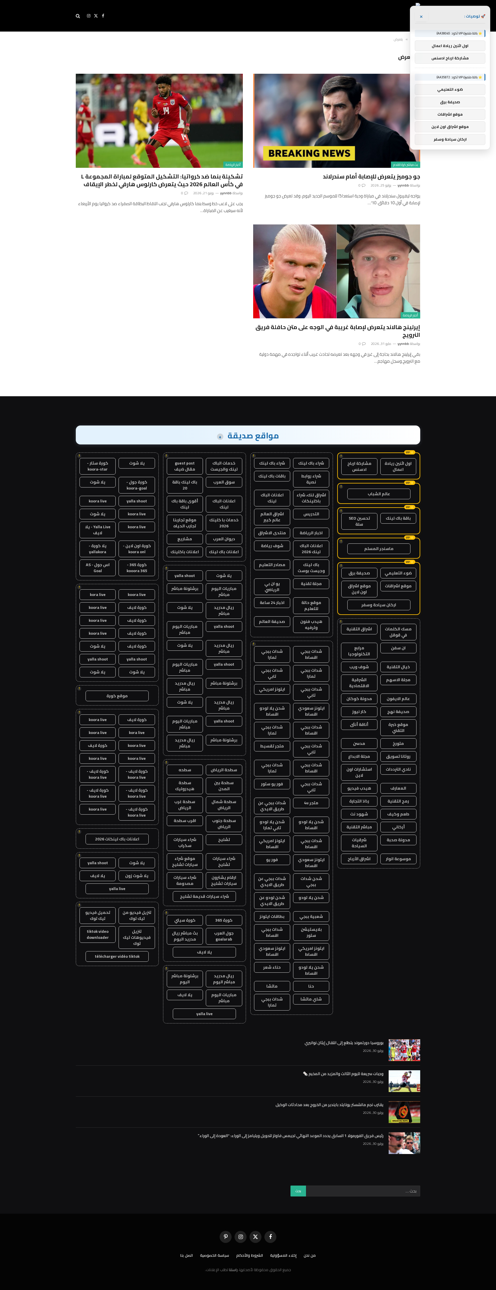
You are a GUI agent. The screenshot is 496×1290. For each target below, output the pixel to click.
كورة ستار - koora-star (97, 466)
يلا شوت (224, 575)
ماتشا (272, 986)
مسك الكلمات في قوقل (398, 632)
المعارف (398, 788)
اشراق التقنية (359, 629)
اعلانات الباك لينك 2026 (311, 548)
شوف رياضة (272, 545)
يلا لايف (204, 952)
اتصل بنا (186, 1255)
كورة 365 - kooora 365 (137, 567)
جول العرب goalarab (224, 936)
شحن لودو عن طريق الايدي (272, 900)
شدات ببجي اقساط (311, 654)
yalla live (204, 1013)
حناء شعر (272, 967)
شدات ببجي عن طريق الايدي (272, 806)
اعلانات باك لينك (224, 551)
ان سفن (398, 648)
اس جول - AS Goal (98, 567)
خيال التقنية (398, 667)
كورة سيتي (184, 920)
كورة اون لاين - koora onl (137, 548)
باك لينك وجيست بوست (311, 567)
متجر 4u (311, 803)
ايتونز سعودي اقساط (311, 711)
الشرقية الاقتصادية (359, 682)
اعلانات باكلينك (184, 551)
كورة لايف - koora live (137, 774)
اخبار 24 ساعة (272, 602)
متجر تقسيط (272, 746)
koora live (98, 501)
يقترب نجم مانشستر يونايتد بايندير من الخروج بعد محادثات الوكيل (329, 1105)
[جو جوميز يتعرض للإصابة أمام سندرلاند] (336, 121)
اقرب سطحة (185, 820)
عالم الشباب (379, 494)
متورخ (398, 743)
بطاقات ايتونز (271, 916)
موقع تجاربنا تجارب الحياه (184, 523)
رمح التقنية (398, 801)
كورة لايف (137, 607)
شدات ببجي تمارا (272, 654)
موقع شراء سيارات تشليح (185, 861)
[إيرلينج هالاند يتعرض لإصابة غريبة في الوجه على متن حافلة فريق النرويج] (336, 271)
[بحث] (78, 15)
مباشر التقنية (359, 827)
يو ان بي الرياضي (272, 586)
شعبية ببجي (311, 916)
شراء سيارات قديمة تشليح (204, 896)
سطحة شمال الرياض (224, 804)
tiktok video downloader (98, 934)
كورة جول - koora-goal (136, 485)
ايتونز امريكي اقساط (272, 843)
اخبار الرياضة (311, 533)
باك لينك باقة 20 (184, 485)
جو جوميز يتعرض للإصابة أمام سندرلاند (371, 176)
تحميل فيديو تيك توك (97, 915)
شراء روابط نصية (311, 479)
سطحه (185, 770)
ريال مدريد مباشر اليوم (224, 979)
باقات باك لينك (272, 476)
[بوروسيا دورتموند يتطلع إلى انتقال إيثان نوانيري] (404, 1050)
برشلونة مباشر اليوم (184, 979)
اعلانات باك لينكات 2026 (117, 839)
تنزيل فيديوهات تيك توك (137, 937)
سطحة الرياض (224, 770)
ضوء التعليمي (398, 573)
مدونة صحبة (398, 840)
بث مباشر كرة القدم (405, 165)
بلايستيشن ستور (311, 932)
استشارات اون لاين (359, 772)
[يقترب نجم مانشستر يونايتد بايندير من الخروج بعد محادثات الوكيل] (404, 1112)
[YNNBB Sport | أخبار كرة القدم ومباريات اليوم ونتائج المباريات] (367, 16)
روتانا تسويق (398, 756)
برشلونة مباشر (184, 588)
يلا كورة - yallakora (97, 548)
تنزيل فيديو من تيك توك (137, 915)
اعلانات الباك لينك (272, 498)
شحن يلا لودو (311, 897)
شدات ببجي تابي (272, 673)
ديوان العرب (224, 539)
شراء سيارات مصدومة (184, 880)
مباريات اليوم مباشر (224, 591)
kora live (98, 594)
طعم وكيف (398, 814)
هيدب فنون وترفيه (311, 624)
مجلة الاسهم (398, 679)
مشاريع (184, 539)
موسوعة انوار (398, 858)
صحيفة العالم (272, 621)
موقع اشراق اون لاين (359, 589)
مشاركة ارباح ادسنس (359, 466)
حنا (311, 986)
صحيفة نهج (398, 711)
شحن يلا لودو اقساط (272, 711)
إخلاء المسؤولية (283, 1255)
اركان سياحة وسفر (378, 605)
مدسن (359, 743)
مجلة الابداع (359, 756)
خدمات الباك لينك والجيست (224, 466)
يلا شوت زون (136, 875)
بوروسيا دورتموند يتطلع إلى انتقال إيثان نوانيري (344, 1043)
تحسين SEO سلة (359, 521)
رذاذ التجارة (359, 801)
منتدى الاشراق (272, 533)
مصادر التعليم (272, 564)
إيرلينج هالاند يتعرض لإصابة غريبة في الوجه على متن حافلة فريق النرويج (337, 331)
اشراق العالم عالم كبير (272, 517)
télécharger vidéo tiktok (117, 956)
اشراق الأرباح (359, 858)
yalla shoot (185, 575)
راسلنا (233, 1269)
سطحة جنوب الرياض (224, 823)
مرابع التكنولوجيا (359, 651)
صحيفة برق (359, 573)
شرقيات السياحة (359, 843)
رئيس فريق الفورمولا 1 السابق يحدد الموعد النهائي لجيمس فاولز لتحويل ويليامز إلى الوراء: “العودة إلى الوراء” (290, 1136)
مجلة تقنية (311, 583)
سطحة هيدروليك (184, 785)
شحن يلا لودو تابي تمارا (272, 824)
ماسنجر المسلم (379, 548)
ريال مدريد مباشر (224, 610)
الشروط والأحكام (249, 1255)
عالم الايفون (398, 698)
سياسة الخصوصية (214, 1255)
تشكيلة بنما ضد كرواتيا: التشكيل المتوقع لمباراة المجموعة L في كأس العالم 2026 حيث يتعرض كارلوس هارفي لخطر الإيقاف (162, 180)
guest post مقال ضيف (184, 466)
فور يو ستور (272, 784)
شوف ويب (359, 667)
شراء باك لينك (311, 463)
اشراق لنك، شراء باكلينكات (311, 498)
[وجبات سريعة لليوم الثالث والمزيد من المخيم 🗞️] (404, 1081)
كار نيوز (359, 711)
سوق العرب (224, 482)
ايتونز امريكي (272, 689)
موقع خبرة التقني (398, 727)
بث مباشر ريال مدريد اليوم (185, 936)
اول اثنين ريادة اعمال (398, 466)
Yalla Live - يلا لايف (98, 530)
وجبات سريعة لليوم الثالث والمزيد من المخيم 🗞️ (343, 1074)
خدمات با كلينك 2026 (224, 523)
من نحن (310, 1255)
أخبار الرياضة (233, 165)
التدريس (311, 514)
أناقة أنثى (359, 724)
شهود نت (359, 814)
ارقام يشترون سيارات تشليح (224, 880)
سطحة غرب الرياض (184, 804)
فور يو (272, 859)
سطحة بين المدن (224, 785)
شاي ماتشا (311, 999)
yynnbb (403, 185)
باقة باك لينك (398, 518)
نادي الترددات (398, 769)
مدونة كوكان (359, 698)
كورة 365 (223, 920)
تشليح (224, 839)
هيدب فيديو (359, 788)
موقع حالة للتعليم (311, 605)
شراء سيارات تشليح (223, 861)
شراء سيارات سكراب (184, 842)
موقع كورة (117, 696)
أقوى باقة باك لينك (184, 504)
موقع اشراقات (398, 586)
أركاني (398, 827)
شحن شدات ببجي (311, 881)
